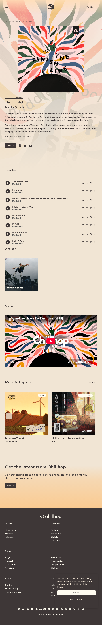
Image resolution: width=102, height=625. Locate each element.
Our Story (56, 540)
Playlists (9, 533)
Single (42, 395)
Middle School (14, 107)
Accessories (57, 561)
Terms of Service (13, 591)
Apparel (9, 561)
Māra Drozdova (24, 136)
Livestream (10, 530)
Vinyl (7, 557)
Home (7, 21)
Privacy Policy (11, 588)
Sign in (93, 7)
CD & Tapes (11, 564)
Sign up (10, 485)
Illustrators (56, 533)
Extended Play (85, 395)
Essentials (56, 557)
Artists (54, 530)
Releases (15, 21)
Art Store (9, 567)
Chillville (54, 537)
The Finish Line (26, 21)
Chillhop (55, 567)
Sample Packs (57, 564)
